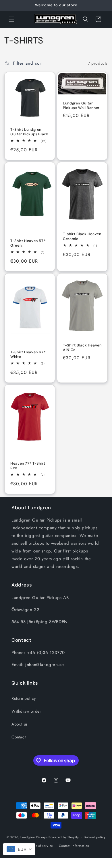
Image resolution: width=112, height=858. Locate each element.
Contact (18, 737)
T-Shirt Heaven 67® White (27, 354)
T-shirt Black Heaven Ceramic (82, 236)
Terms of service (40, 845)
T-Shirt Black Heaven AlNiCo (82, 347)
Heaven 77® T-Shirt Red (27, 465)
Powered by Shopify (64, 837)
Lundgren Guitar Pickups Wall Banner (81, 105)
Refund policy (94, 837)
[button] (11, 19)
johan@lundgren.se (44, 664)
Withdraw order (26, 711)
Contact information (74, 845)
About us (19, 724)
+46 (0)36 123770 (46, 652)
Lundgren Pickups (33, 837)
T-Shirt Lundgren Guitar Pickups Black (29, 131)
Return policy (23, 698)
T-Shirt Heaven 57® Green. (27, 243)
